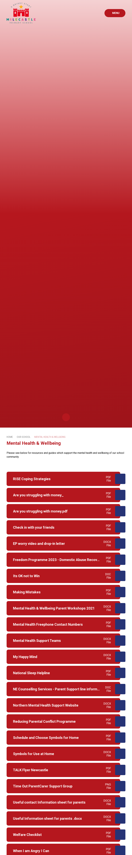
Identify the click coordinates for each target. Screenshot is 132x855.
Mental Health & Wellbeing (50, 437)
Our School (23, 437)
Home (10, 437)
